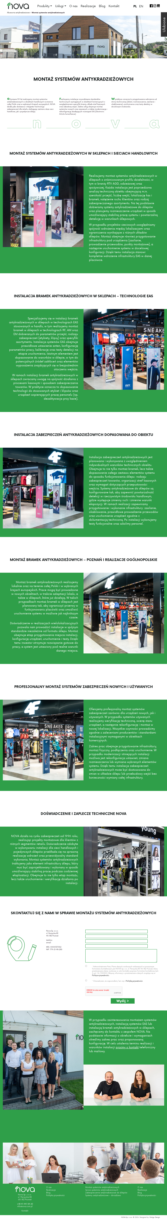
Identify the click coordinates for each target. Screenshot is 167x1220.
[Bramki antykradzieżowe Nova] (18, 5)
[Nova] (25, 1189)
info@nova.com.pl (59, 942)
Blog (102, 5)
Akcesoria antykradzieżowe (18, 12)
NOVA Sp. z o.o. (127, 1217)
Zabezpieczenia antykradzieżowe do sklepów (106, 1192)
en (141, 6)
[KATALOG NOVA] (158, 5)
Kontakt (114, 5)
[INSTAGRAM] (154, 5)
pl (135, 6)
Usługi (59, 6)
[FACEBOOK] (151, 5)
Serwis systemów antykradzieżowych (101, 1189)
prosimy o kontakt (127, 1047)
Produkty (43, 6)
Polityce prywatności (100, 975)
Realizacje (88, 5)
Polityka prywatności (55, 1195)
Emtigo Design (155, 1217)
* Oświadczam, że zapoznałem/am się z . (117, 981)
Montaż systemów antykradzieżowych (102, 1187)
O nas (73, 5)
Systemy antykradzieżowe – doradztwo (103, 1195)
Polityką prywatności (134, 981)
